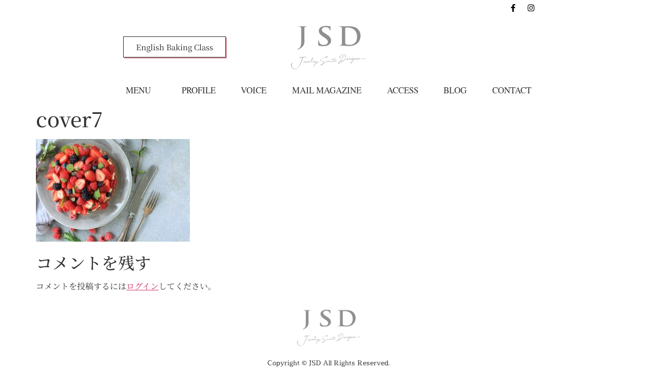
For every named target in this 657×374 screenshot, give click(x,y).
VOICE (253, 90)
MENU (138, 90)
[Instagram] (531, 7)
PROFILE (199, 90)
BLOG (455, 90)
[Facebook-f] (513, 7)
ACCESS (402, 90)
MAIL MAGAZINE (326, 90)
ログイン (142, 286)
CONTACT (511, 90)
